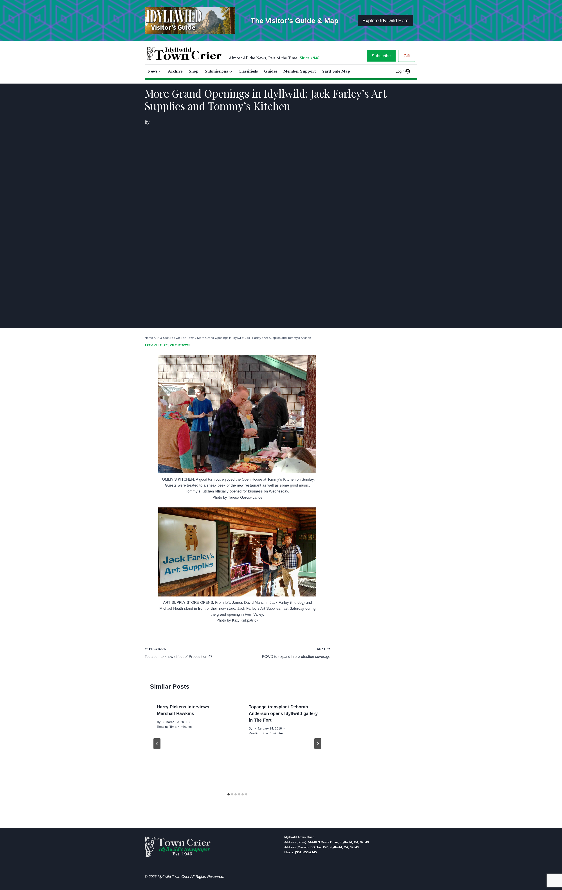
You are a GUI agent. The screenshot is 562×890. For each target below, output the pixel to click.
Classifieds (248, 71)
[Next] (317, 743)
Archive (175, 71)
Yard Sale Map (336, 71)
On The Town (180, 345)
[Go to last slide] (156, 743)
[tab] (228, 794)
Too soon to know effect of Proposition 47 (178, 653)
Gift (406, 55)
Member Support (299, 71)
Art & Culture (156, 345)
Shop (193, 71)
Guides (270, 71)
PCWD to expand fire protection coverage (296, 653)
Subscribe (381, 55)
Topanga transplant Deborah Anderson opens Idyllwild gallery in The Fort (283, 713)
